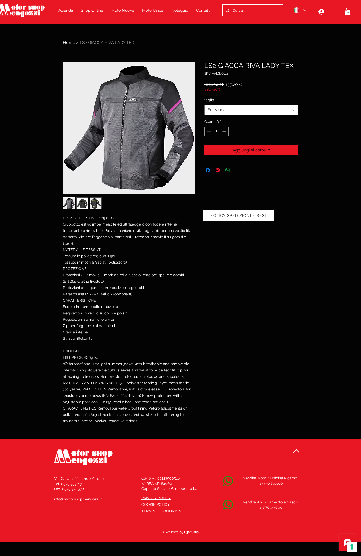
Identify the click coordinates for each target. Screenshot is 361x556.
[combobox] (251, 110)
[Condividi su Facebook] (208, 170)
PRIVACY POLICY (156, 498)
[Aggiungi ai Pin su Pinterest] (218, 170)
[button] (348, 11)
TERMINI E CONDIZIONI (161, 511)
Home (69, 42)
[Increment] (224, 131)
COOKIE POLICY (155, 504)
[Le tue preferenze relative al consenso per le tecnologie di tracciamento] (352, 547)
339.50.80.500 (271, 483)
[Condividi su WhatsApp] (228, 170)
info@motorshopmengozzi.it (78, 499)
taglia (210, 100)
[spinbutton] (216, 131)
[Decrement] (208, 131)
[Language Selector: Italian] (300, 10)
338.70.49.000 (271, 507)
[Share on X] (238, 170)
